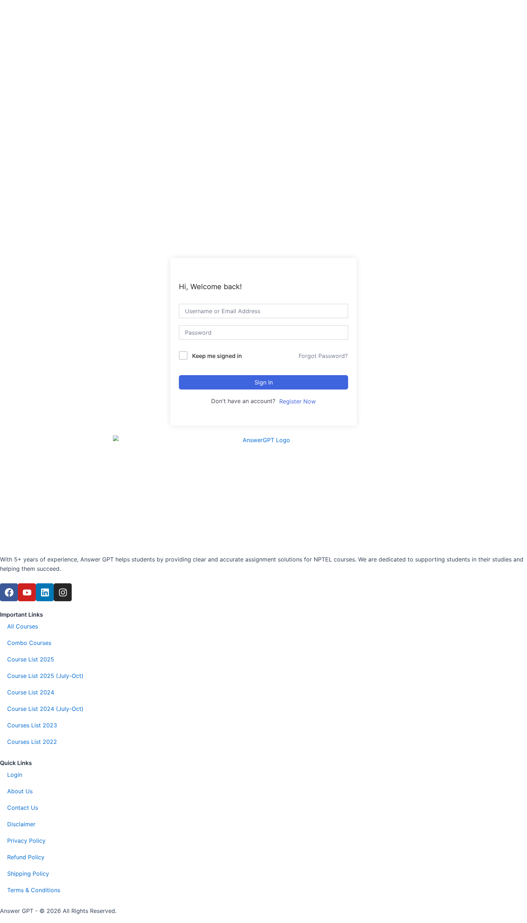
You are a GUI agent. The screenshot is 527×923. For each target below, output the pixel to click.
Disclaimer (21, 824)
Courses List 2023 (32, 725)
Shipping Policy (28, 873)
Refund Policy (25, 857)
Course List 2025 (30, 659)
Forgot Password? (323, 355)
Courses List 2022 (32, 741)
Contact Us (22, 807)
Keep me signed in (217, 355)
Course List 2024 (30, 692)
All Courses (22, 626)
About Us (20, 791)
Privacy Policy (26, 840)
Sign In (264, 382)
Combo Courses (29, 642)
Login (14, 774)
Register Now (297, 401)
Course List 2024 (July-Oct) (45, 708)
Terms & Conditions (33, 890)
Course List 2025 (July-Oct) (45, 675)
